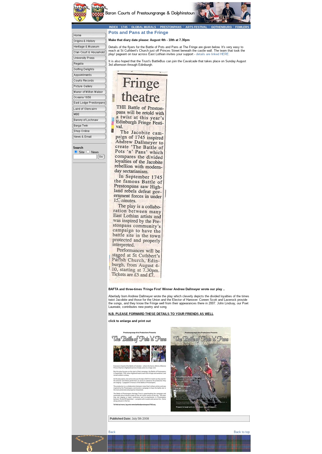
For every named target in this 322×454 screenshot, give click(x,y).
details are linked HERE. (213, 54)
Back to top (242, 432)
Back (112, 432)
